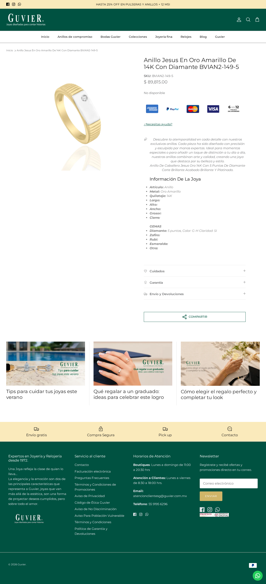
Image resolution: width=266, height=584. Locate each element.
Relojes (186, 37)
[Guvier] (26, 20)
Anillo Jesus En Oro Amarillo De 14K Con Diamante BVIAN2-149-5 (57, 50)
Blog (203, 37)
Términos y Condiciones (93, 522)
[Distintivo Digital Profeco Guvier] (214, 516)
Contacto (82, 465)
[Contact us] (258, 576)
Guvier (220, 37)
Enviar (211, 496)
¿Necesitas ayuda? (158, 124)
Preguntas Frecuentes (92, 478)
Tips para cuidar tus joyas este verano (41, 394)
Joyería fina (163, 37)
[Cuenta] (238, 19)
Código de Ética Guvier (92, 503)
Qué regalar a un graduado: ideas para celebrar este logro (129, 394)
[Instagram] (13, 4)
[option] (78, 114)
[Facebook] (7, 4)
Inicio (45, 37)
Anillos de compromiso (75, 37)
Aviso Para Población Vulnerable (99, 516)
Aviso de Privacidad (90, 496)
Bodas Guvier (111, 37)
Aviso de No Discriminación (96, 509)
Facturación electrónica (93, 471)
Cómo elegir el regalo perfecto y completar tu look (218, 394)
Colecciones (138, 37)
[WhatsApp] (19, 4)
